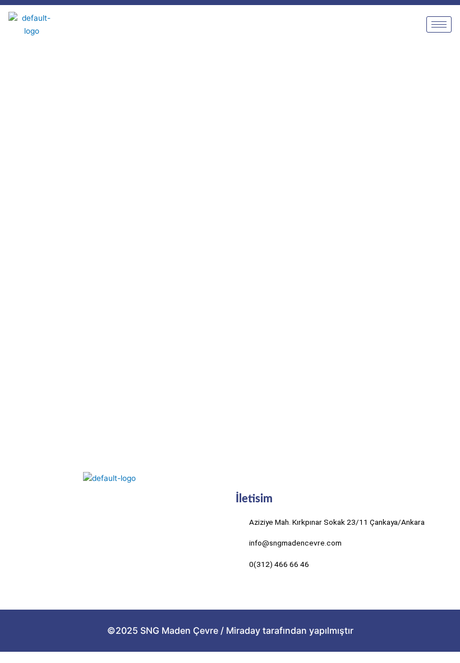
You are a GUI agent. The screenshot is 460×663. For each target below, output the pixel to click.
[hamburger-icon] (439, 24)
